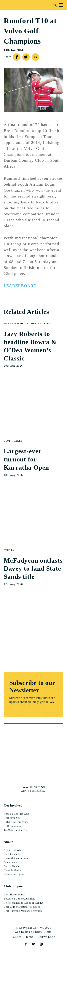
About (8, 842)
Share (7, 56)
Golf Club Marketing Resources (22, 906)
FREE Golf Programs (16, 822)
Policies (16, 936)
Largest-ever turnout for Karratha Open (26, 459)
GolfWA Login (46, 936)
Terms (29, 936)
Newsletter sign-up (14, 874)
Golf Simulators (13, 826)
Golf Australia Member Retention (23, 911)
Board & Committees (16, 858)
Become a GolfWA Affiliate (19, 898)
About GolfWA (12, 850)
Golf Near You (12, 818)
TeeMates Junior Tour (16, 830)
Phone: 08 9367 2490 (33, 787)
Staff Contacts (12, 854)
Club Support (13, 886)
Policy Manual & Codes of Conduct (24, 902)
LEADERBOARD (20, 285)
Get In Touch (11, 866)
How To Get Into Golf (16, 813)
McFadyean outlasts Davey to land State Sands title (33, 568)
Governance (10, 862)
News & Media (12, 870)
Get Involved (13, 805)
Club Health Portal (14, 894)
